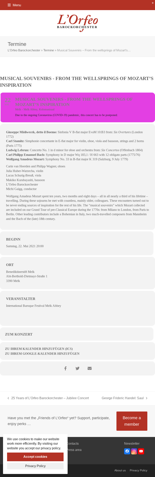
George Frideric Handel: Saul (123, 398)
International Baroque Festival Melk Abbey (33, 305)
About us (120, 470)
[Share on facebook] (65, 368)
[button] (14, 5)
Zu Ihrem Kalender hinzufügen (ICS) (39, 348)
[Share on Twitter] (77, 368)
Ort (10, 265)
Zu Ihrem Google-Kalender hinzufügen (42, 353)
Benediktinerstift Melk (20, 271)
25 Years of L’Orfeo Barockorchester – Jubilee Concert (48, 398)
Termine (48, 50)
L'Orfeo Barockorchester (24, 50)
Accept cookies (35, 456)
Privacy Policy (138, 470)
